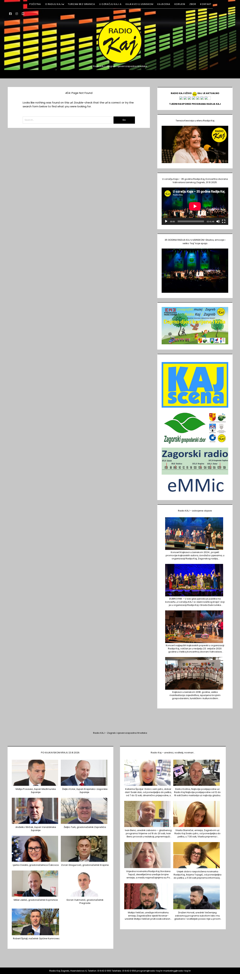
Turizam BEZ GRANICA (81, 4)
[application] (195, 206)
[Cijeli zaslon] (223, 221)
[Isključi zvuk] (218, 221)
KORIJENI (179, 4)
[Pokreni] (166, 221)
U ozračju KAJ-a (110, 4)
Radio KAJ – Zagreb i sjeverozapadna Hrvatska (120, 733)
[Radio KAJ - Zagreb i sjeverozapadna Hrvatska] (120, 63)
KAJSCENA (163, 4)
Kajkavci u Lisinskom (139, 4)
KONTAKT (205, 4)
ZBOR (192, 4)
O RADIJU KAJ (53, 4)
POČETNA (35, 4)
